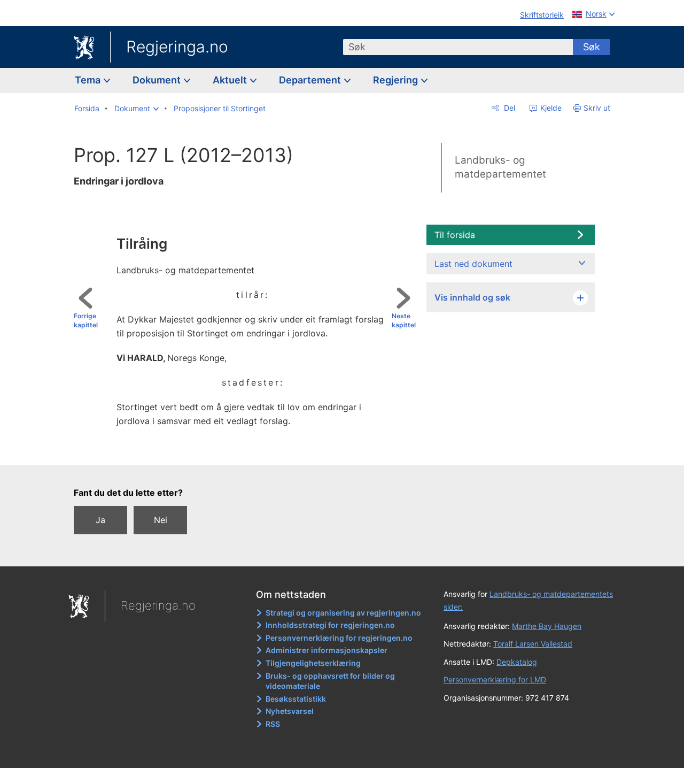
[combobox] (458, 47)
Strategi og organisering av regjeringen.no (343, 612)
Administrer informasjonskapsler (326, 650)
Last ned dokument (473, 263)
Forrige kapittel (86, 320)
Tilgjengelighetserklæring (313, 662)
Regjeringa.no (177, 46)
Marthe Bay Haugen (546, 626)
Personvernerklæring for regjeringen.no (339, 637)
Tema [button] (89, 80)
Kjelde (550, 107)
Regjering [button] (396, 80)
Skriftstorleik (542, 14)
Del (508, 107)
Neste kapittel (404, 320)
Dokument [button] (158, 80)
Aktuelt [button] (231, 80)
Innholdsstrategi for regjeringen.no (330, 624)
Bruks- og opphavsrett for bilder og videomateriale (330, 681)
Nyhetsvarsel (290, 711)
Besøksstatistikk (296, 698)
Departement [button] (311, 80)
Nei (160, 519)
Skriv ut (597, 107)
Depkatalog (516, 661)
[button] (136, 108)
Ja (100, 519)
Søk (591, 46)
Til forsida (454, 234)
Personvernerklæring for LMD (495, 679)
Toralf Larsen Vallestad (532, 643)
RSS (273, 723)
